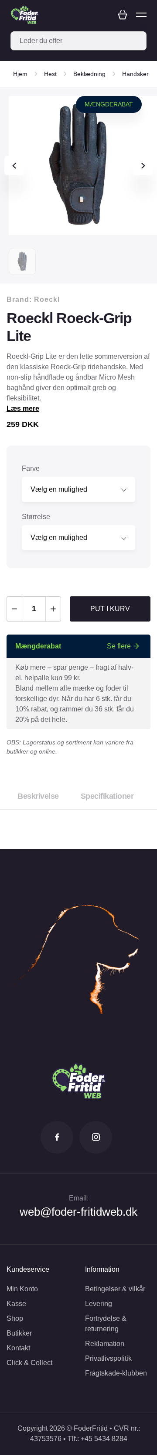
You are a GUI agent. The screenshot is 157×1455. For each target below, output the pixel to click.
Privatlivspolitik (108, 1358)
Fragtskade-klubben (116, 1373)
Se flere (119, 646)
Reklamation (104, 1343)
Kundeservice (28, 1269)
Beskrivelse (38, 796)
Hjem (20, 73)
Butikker (19, 1333)
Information (102, 1269)
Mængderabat (109, 104)
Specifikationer (107, 796)
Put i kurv (110, 608)
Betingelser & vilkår (115, 1289)
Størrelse (36, 516)
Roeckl (47, 299)
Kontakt (18, 1348)
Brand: (33, 299)
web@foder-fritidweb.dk (78, 1211)
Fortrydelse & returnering (105, 1324)
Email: (79, 1198)
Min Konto (22, 1289)
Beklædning (89, 73)
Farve (31, 468)
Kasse (16, 1303)
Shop (15, 1318)
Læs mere (23, 408)
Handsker (135, 73)
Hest (50, 73)
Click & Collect (29, 1362)
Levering (98, 1303)
